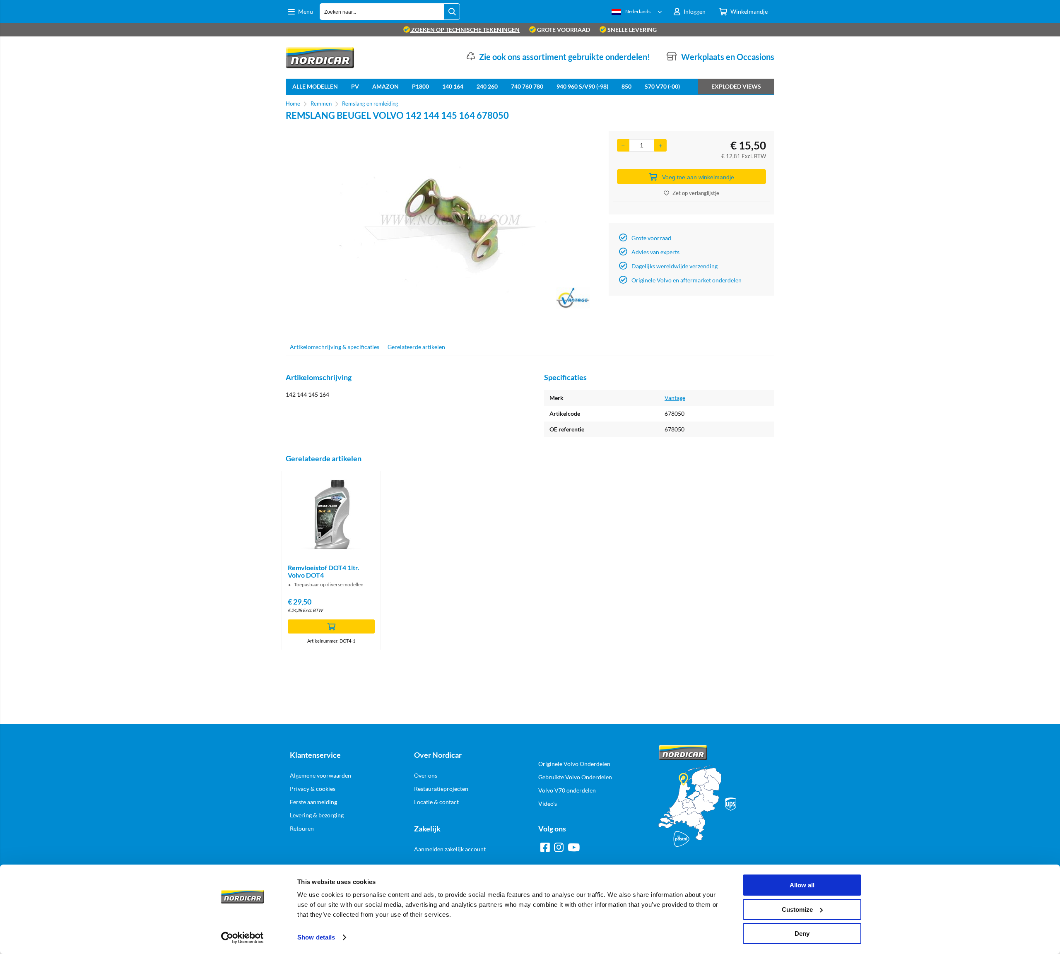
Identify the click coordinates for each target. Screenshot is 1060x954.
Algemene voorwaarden (320, 775)
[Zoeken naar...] (451, 11)
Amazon (385, 86)
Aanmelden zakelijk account (450, 849)
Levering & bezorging (317, 815)
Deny (802, 933)
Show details (316, 937)
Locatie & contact (436, 801)
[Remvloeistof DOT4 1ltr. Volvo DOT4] (331, 514)
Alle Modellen (315, 86)
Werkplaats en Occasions (727, 57)
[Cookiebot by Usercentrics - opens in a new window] (242, 938)
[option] (443, 230)
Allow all (802, 885)
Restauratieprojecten (441, 788)
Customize (797, 909)
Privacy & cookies (312, 788)
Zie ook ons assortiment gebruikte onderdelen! (564, 57)
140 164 (452, 86)
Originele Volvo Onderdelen (574, 763)
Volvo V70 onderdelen (567, 790)
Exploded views (736, 86)
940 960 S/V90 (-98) (582, 86)
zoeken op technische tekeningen (465, 29)
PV (355, 86)
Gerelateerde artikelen (416, 346)
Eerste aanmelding (313, 801)
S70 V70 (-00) (662, 86)
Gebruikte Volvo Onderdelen (575, 777)
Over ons (425, 775)
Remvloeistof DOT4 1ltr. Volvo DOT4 (323, 571)
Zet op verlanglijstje (695, 193)
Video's (547, 803)
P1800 (420, 86)
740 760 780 (527, 86)
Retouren (302, 828)
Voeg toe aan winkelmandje (698, 177)
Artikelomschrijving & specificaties (334, 346)
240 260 (487, 86)
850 (626, 86)
